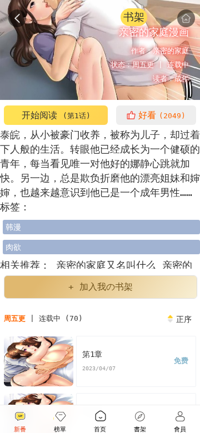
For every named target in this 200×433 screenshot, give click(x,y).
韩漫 (13, 227)
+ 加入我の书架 (100, 286)
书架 (133, 17)
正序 (184, 319)
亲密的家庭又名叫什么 (106, 265)
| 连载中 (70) (43, 318)
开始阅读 (56, 115)
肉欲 (13, 247)
